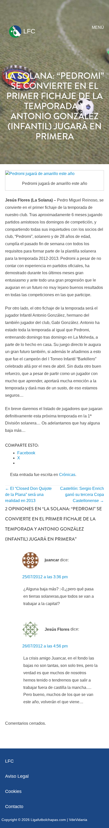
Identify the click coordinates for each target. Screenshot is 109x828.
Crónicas (67, 474)
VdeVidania (78, 820)
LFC (28, 31)
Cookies (13, 791)
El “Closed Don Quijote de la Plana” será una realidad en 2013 (28, 494)
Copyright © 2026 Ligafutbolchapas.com (34, 820)
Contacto (14, 806)
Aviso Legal (17, 776)
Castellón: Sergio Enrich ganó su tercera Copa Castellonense (82, 494)
